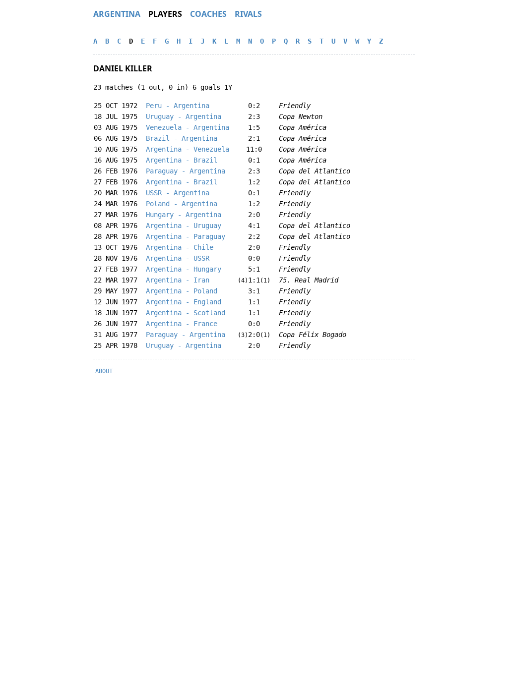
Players (165, 13)
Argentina (116, 13)
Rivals (248, 13)
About (104, 371)
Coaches (208, 13)
